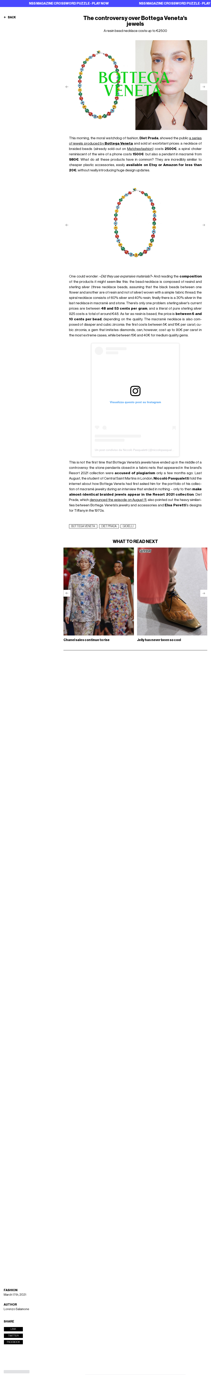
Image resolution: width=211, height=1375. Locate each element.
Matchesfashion (139, 149)
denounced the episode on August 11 (118, 500)
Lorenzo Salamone (16, 1309)
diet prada (109, 526)
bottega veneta (83, 526)
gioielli (128, 526)
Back (11, 17)
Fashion (11, 1290)
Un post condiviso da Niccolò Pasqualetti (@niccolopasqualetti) (136, 450)
